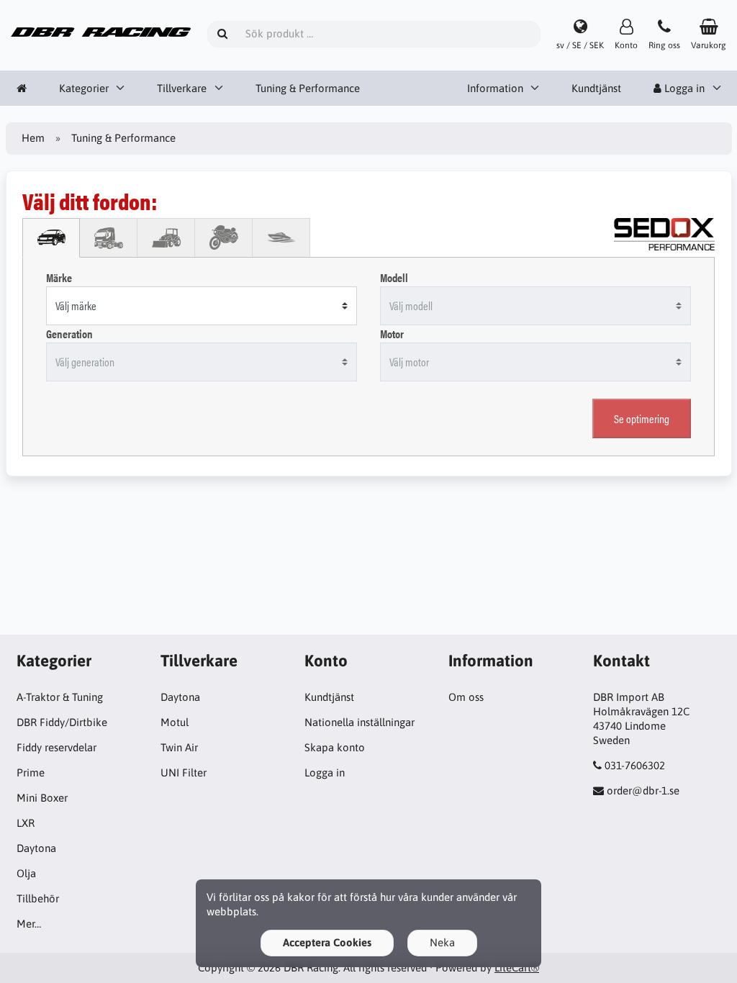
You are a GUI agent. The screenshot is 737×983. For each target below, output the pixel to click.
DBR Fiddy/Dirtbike (62, 722)
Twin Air (179, 747)
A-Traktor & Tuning (60, 697)
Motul (174, 722)
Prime (31, 772)
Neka (442, 942)
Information (495, 88)
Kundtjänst (596, 88)
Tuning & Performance (308, 88)
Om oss (466, 697)
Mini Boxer (42, 798)
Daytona (36, 848)
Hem (33, 138)
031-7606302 (635, 765)
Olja (26, 873)
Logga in (324, 772)
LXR (26, 823)
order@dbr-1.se (643, 790)
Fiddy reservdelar (56, 747)
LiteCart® (516, 967)
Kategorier (84, 88)
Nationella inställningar (359, 722)
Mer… (29, 924)
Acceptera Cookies (327, 942)
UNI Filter (183, 772)
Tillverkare (182, 88)
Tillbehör (38, 898)
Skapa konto (334, 747)
